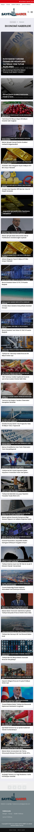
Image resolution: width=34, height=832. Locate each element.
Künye (8, 4)
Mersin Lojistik (21, 830)
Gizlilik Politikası (16, 4)
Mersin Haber (12, 830)
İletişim (3, 4)
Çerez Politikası (26, 4)
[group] (17, 53)
